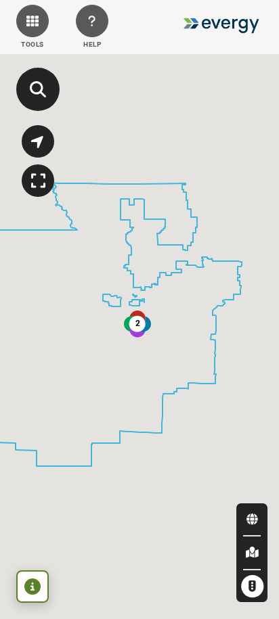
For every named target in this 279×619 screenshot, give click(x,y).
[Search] (38, 89)
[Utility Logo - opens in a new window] (221, 27)
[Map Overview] (38, 180)
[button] (32, 27)
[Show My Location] (38, 141)
